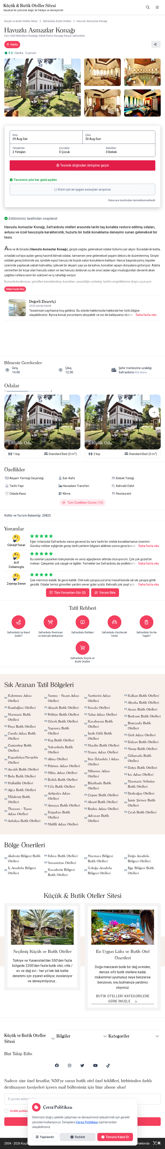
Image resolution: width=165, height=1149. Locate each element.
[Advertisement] (82, 334)
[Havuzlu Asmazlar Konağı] (42, 88)
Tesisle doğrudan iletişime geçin (84, 165)
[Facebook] (57, 1065)
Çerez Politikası (87, 1122)
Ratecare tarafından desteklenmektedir (131, 200)
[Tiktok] (108, 1065)
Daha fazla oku (146, 315)
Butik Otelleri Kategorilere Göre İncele (123, 998)
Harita (14, 44)
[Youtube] (95, 1065)
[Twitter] (82, 1065)
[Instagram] (69, 1065)
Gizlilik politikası (20, 1111)
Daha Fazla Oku (15, 289)
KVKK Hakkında (139, 1143)
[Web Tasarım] (157, 1143)
